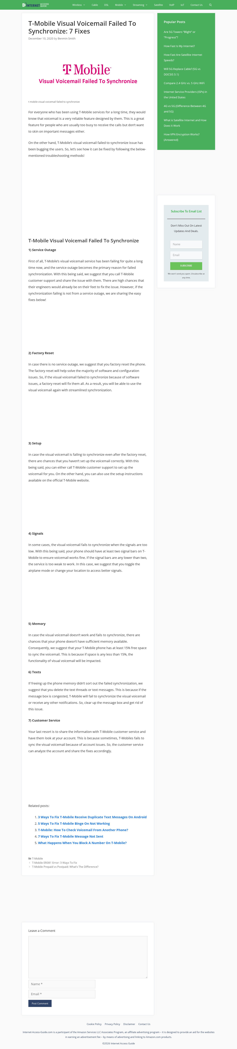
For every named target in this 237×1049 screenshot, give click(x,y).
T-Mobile (37, 858)
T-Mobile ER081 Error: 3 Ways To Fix (54, 862)
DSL (106, 4)
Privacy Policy (112, 1024)
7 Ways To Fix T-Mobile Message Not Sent (70, 836)
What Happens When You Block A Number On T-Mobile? (82, 843)
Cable (95, 4)
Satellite (158, 4)
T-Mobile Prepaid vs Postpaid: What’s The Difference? (65, 867)
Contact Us (196, 4)
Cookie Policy (94, 1024)
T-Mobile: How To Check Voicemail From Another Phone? (83, 830)
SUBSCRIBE (186, 266)
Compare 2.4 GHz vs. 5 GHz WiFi (184, 83)
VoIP (171, 4)
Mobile (119, 4)
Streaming (138, 4)
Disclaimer (129, 1024)
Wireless (77, 4)
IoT (182, 4)
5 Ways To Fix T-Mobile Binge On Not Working (74, 823)
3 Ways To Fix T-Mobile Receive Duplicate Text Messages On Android (92, 817)
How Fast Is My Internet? (179, 46)
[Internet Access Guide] (36, 5)
